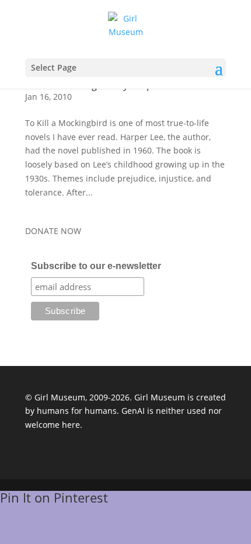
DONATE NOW (53, 230)
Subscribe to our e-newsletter (96, 266)
